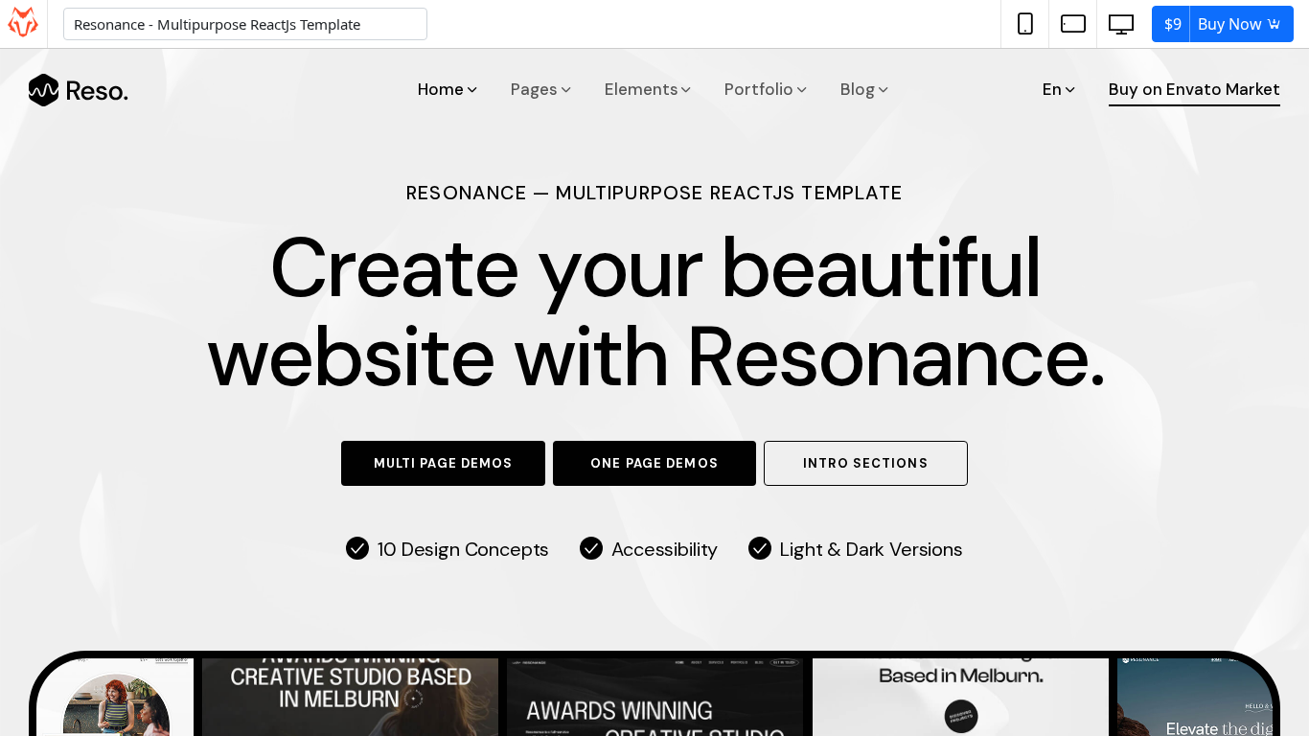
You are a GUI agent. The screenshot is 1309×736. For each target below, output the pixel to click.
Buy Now (1215, 23)
